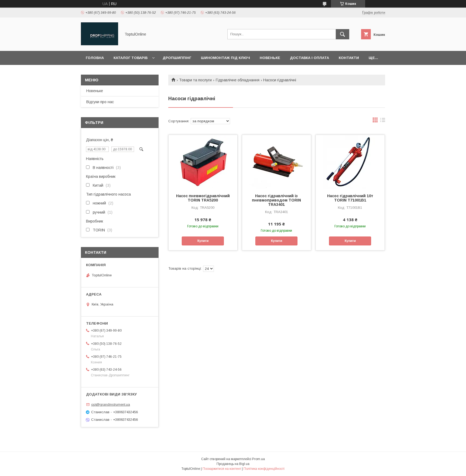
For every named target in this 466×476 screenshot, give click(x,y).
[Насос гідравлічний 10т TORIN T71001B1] (350, 162)
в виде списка (382, 121)
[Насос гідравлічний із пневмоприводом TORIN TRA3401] (276, 162)
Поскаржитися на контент (222, 469)
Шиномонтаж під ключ (225, 58)
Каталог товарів (131, 58)
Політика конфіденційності (264, 469)
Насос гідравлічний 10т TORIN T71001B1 (350, 198)
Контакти (349, 58)
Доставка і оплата (309, 58)
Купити (202, 241)
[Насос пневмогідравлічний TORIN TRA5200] (203, 162)
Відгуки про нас (100, 102)
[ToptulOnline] (99, 44)
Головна (95, 58)
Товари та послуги (195, 80)
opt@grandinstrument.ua (110, 404)
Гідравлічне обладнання (237, 80)
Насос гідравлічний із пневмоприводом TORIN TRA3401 (276, 200)
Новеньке (270, 58)
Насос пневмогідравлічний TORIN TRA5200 (203, 198)
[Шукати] (342, 34)
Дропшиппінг (177, 58)
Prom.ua (258, 459)
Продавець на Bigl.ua (233, 464)
